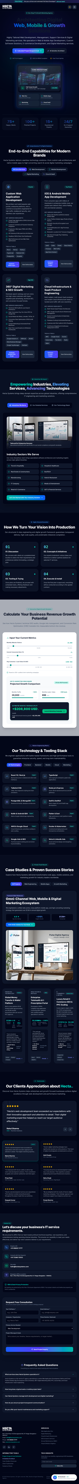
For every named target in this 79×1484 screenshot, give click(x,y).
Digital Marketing (46, 1433)
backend (38, 765)
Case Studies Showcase (9, 1461)
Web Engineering (30, 884)
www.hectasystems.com (13, 1442)
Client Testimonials (7, 1463)
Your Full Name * (11, 1309)
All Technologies (14, 765)
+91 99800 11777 (16, 1248)
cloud (57, 765)
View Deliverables (27, 264)
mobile (48, 765)
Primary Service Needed (13, 1325)
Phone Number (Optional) (48, 1317)
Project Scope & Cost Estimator (11, 1456)
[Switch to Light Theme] (70, 7)
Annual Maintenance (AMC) (49, 1441)
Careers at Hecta (7, 1466)
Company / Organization (13, 1317)
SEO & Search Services (48, 1438)
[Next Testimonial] (70, 1129)
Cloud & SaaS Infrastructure (49, 1436)
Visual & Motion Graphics (48, 1443)
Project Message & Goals (13, 1333)
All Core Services (19, 169)
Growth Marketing (60, 884)
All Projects (16, 884)
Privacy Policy (48, 1477)
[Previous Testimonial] (65, 1129)
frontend (27, 765)
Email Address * (45, 1309)
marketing (66, 765)
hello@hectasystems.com (19, 1266)
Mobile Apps (45, 884)
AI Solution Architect (8, 1458)
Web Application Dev (47, 1431)
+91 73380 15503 (16, 1257)
